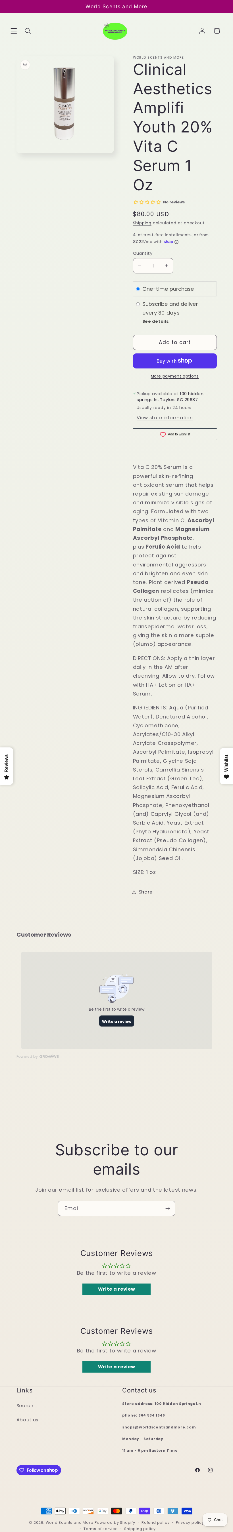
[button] (14, 31)
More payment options (175, 376)
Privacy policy (190, 1522)
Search (25, 1405)
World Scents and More (69, 1522)
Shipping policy (140, 1528)
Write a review (116, 1289)
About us (27, 1420)
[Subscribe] (168, 1208)
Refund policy (155, 1522)
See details (155, 321)
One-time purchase (168, 289)
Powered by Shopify (115, 1522)
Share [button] (146, 892)
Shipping (142, 223)
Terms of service (101, 1528)
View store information (165, 417)
